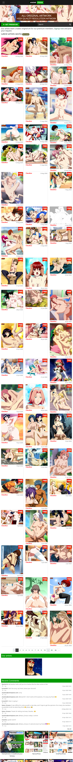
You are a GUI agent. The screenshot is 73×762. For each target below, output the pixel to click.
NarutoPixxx (36, 754)
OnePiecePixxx (61, 754)
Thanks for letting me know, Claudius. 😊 (23, 711)
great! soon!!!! (12, 720)
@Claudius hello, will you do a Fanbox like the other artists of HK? (28, 684)
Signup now (59, 28)
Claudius (4, 56)
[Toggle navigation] (3, 2)
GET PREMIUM (11, 24)
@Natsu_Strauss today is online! (28, 715)
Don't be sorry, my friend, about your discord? (22, 688)
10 (44, 650)
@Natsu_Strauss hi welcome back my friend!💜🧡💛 (34, 724)
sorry (20, 692)
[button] (5, 13)
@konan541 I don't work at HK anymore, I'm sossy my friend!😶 (38, 697)
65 (52, 650)
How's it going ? (13, 701)
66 (55, 650)
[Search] (70, 24)
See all (69, 729)
